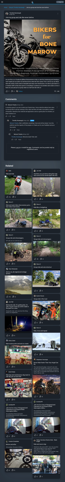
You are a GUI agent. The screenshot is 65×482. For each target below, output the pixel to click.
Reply (14, 116)
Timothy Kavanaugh (17, 120)
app (30, 147)
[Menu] (57, 13)
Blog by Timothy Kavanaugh (16, 7)
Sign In (61, 2)
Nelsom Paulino (12, 105)
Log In (18, 147)
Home (5, 7)
